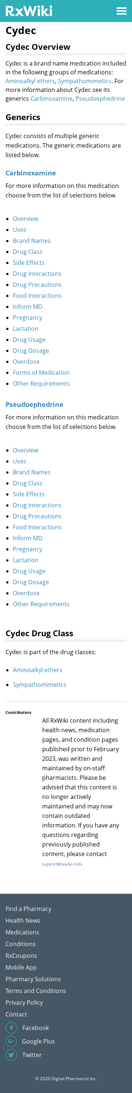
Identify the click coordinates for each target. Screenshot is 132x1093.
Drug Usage (29, 340)
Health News (23, 920)
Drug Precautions (37, 285)
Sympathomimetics (84, 81)
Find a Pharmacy (28, 909)
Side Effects (29, 263)
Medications (22, 932)
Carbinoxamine (51, 99)
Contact (16, 1014)
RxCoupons (21, 956)
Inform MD (28, 307)
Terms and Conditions (36, 991)
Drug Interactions (37, 274)
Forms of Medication (41, 372)
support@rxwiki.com (61, 864)
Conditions (21, 944)
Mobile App (21, 967)
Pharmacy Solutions (33, 979)
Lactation (25, 329)
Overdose (26, 361)
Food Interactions (37, 296)
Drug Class (28, 252)
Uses (19, 230)
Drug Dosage (31, 351)
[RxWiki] (29, 10)
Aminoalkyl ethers (30, 81)
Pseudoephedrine (100, 99)
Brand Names (32, 241)
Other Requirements (41, 383)
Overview (25, 219)
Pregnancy (27, 318)
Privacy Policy (24, 1002)
